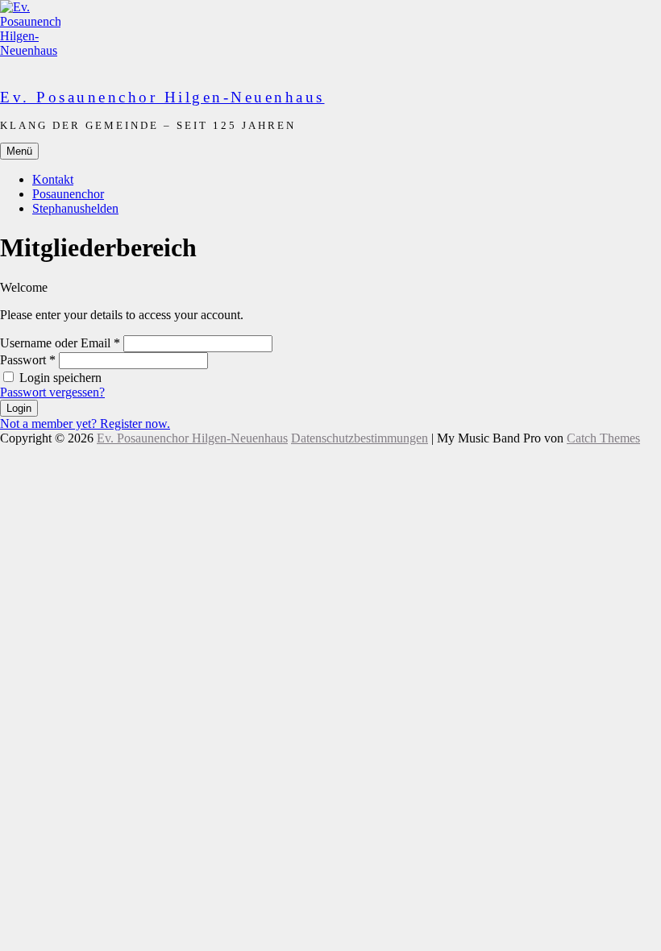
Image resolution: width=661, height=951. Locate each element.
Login (18, 408)
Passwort (28, 360)
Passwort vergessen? (52, 392)
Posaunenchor (68, 194)
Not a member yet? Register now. (85, 423)
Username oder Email (60, 343)
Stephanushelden (75, 208)
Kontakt (52, 179)
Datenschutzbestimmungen (359, 438)
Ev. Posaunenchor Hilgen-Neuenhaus (162, 97)
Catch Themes (603, 438)
